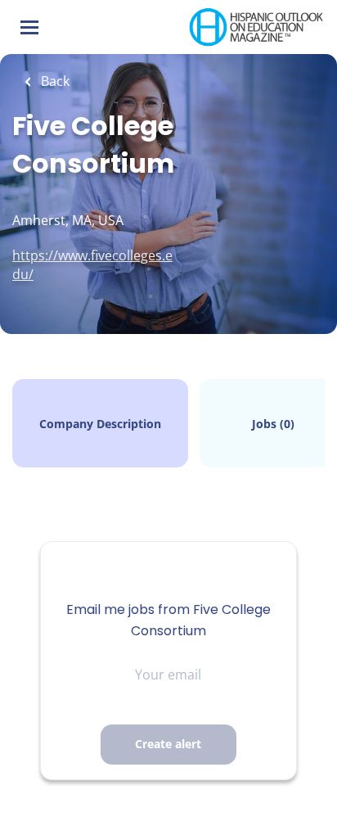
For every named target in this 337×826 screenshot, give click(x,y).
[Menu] (29, 27)
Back (54, 81)
